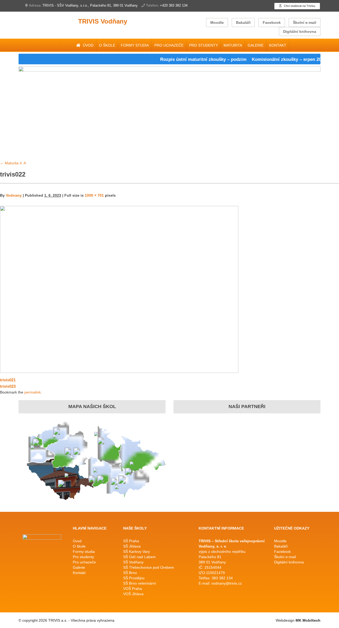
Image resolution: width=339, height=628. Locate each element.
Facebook (272, 22)
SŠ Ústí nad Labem (139, 557)
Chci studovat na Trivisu (299, 5)
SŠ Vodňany (133, 562)
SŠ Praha (131, 541)
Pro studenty (203, 45)
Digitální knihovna (299, 31)
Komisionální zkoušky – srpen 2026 (281, 59)
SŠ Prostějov (134, 578)
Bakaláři (243, 22)
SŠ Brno (130, 573)
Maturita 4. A (13, 163)
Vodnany (14, 195)
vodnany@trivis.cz (226, 583)
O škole (107, 45)
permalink (32, 392)
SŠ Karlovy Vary (136, 551)
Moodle (217, 22)
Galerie (256, 45)
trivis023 (8, 386)
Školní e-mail (304, 22)
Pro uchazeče (169, 45)
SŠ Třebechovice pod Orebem (148, 567)
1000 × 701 (94, 195)
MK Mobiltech (308, 620)
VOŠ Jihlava (133, 594)
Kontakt (277, 45)
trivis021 (8, 380)
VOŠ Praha (132, 588)
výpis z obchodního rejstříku (222, 551)
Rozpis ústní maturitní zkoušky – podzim (195, 59)
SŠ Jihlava (132, 546)
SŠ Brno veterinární (139, 583)
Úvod (87, 45)
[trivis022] (119, 289)
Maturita (233, 45)
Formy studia (135, 45)
